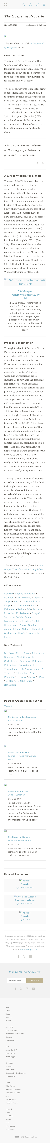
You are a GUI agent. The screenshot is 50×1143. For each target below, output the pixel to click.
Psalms (37, 609)
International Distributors (15, 1034)
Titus (32, 672)
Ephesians (38, 661)
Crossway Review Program (16, 1073)
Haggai (22, 632)
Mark (19, 653)
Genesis (8, 593)
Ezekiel (26, 621)
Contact (9, 1112)
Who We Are (10, 1086)
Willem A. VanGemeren (19, 840)
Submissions (10, 1126)
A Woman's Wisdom (25, 900)
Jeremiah (30, 617)
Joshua (37, 597)
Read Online (10, 1053)
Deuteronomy (23, 597)
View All (8, 706)
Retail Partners (11, 1030)
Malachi (8, 636)
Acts (41, 653)
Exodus (19, 593)
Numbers (9, 597)
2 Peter (9, 680)
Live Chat (9, 1116)
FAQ (7, 1123)
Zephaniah (10, 632)
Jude (29, 680)
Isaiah (19, 617)
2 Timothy (21, 672)
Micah (16, 628)
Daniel (35, 621)
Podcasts (9, 1066)
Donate (8, 1021)
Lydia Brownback (25, 887)
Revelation (10, 684)
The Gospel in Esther (18, 791)
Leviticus (30, 593)
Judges (8, 601)
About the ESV (11, 1050)
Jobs (7, 1096)
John (34, 653)
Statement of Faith (13, 1093)
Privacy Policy (11, 1100)
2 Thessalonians (31, 668)
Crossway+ (10, 1040)
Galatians (25, 661)
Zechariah (33, 632)
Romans (8, 657)
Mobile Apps (10, 1057)
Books (8, 1007)
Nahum (26, 628)
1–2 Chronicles (21, 605)
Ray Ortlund (25, 919)
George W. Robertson (18, 756)
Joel (15, 625)
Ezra (33, 605)
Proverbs (9, 613)
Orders (8, 1119)
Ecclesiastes (23, 613)
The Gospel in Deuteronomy (22, 717)
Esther (21, 609)
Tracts (8, 1014)
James (32, 676)
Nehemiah (9, 609)
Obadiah (32, 625)
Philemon (9, 676)
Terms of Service (12, 1103)
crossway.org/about (28, 949)
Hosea (7, 625)
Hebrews (21, 676)
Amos (23, 625)
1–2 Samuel (27, 601)
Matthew (9, 653)
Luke (26, 653)
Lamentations (11, 621)
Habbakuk (37, 628)
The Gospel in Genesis (19, 837)
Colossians (25, 665)
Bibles (8, 1011)
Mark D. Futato (15, 720)
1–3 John (20, 680)
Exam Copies (11, 1076)
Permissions (10, 1129)
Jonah (7, 628)
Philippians (10, 665)
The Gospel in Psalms (18, 752)
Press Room (10, 1070)
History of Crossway (13, 1089)
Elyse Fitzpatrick (16, 795)
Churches (9, 1037)
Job (29, 609)
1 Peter (41, 676)
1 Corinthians (22, 657)
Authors (8, 1017)
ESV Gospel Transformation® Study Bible (25, 295)
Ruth (16, 601)
